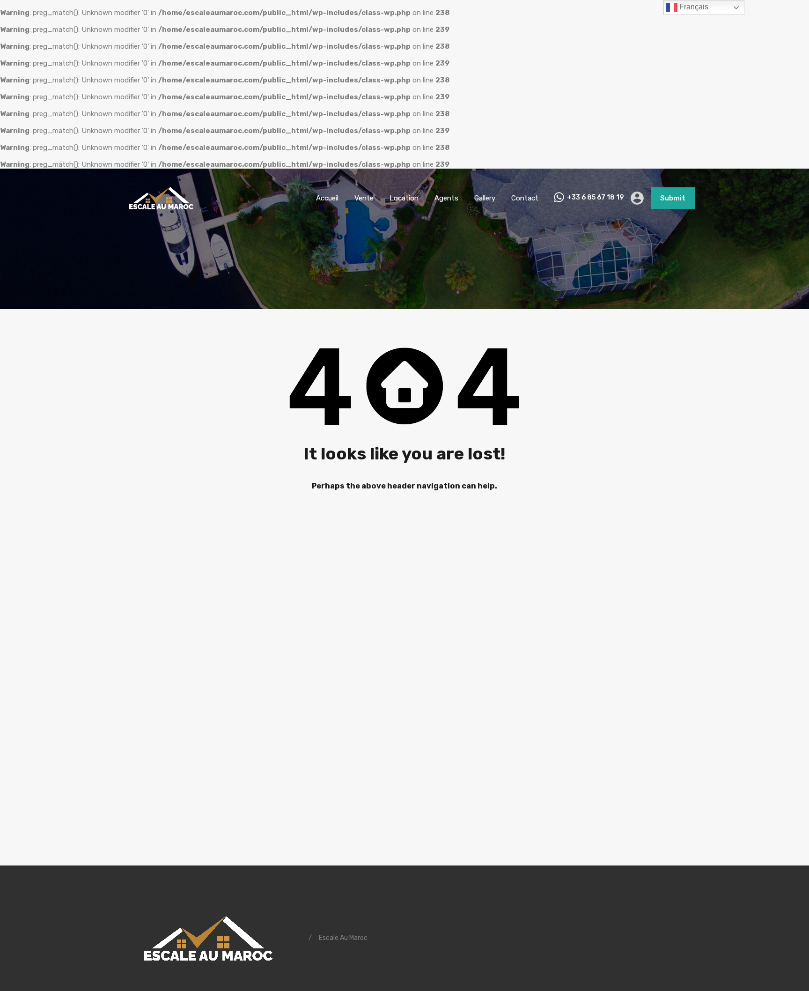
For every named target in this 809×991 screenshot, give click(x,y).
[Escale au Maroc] (161, 213)
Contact (524, 198)
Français (692, 7)
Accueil (327, 198)
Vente (364, 198)
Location (404, 198)
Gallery (484, 198)
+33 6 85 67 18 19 (595, 197)
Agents (446, 198)
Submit (672, 198)
